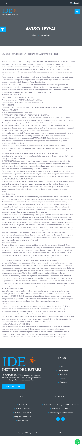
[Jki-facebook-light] (58, 419)
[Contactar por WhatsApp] (77, 442)
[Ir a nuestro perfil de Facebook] (3, 3)
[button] (3, 29)
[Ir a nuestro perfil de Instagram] (7, 3)
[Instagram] (63, 419)
